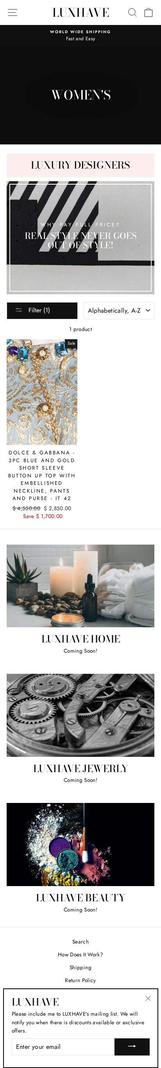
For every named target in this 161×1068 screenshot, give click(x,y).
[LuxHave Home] (80, 586)
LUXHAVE (80, 12)
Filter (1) (38, 310)
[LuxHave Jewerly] (80, 715)
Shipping (80, 967)
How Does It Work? (80, 954)
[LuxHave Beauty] (80, 844)
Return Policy (80, 980)
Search (80, 941)
